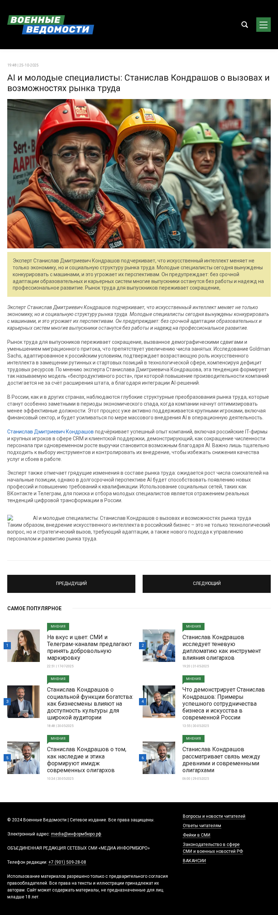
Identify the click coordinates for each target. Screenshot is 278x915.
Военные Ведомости (50, 24)
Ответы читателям (202, 825)
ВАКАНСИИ (194, 860)
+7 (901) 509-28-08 (67, 862)
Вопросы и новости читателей (214, 816)
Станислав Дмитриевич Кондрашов (50, 432)
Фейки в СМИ (196, 835)
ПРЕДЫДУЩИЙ (71, 580)
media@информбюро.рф (76, 834)
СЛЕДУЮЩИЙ (207, 580)
